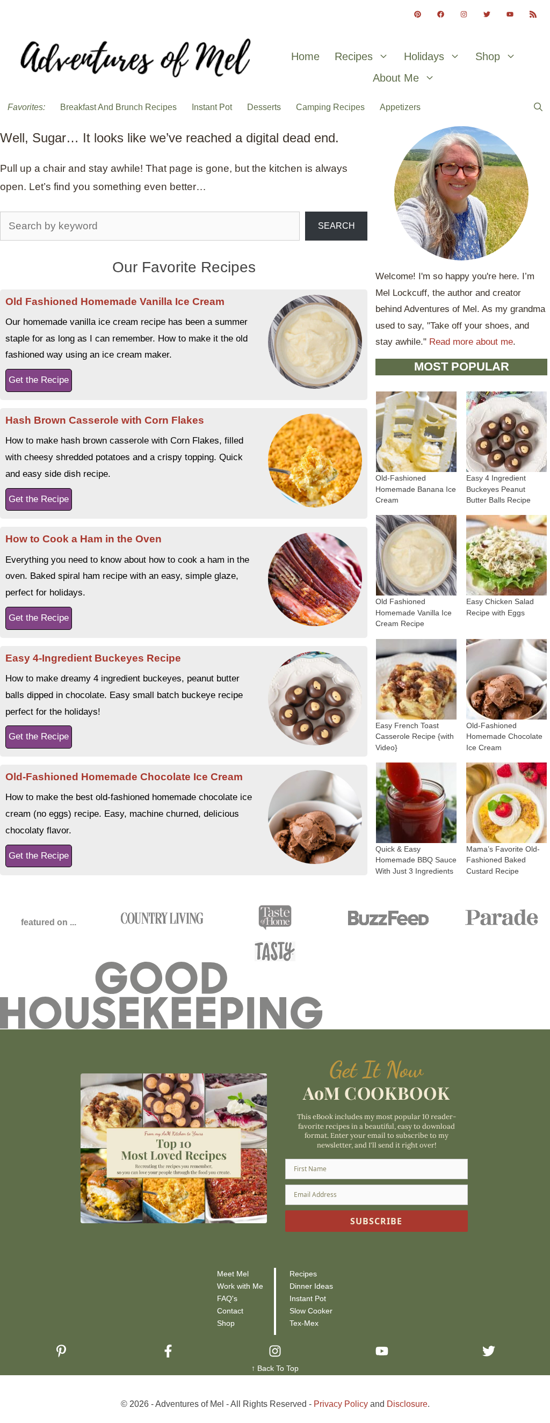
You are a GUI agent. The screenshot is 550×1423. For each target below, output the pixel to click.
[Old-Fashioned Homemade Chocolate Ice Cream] (506, 711)
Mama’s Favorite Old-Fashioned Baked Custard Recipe (503, 860)
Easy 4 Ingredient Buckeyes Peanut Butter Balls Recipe (498, 489)
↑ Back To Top (275, 1368)
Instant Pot (212, 107)
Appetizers (400, 107)
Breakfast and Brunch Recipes (118, 107)
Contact (230, 1310)
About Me (396, 78)
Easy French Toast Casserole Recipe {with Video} (414, 737)
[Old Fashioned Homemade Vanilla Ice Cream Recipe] (416, 587)
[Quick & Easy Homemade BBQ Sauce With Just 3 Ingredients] (416, 834)
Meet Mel (233, 1273)
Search (336, 225)
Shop (487, 56)
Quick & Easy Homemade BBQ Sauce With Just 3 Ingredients (416, 860)
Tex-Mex (304, 1323)
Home (305, 56)
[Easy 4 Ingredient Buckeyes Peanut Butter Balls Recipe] (506, 464)
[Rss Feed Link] (533, 14)
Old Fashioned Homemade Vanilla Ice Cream (115, 301)
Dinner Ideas (311, 1286)
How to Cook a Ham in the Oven (83, 538)
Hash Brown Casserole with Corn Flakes (104, 420)
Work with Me (240, 1286)
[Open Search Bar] (538, 107)
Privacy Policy (341, 1404)
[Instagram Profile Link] (463, 14)
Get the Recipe (39, 380)
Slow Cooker (311, 1310)
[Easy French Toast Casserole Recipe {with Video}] (416, 711)
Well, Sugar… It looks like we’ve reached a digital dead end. (169, 137)
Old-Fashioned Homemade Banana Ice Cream (415, 489)
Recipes (354, 56)
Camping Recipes (330, 107)
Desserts (264, 107)
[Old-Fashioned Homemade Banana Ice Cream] (416, 464)
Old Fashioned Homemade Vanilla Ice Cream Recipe (413, 613)
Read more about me (471, 342)
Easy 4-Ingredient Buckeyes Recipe (93, 658)
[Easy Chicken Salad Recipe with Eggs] (506, 587)
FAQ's (227, 1298)
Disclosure (407, 1404)
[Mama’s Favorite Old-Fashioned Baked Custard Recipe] (506, 834)
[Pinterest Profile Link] (417, 14)
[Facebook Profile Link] (440, 14)
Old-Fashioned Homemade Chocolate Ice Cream (124, 776)
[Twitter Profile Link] (486, 14)
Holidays (424, 56)
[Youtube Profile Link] (510, 14)
